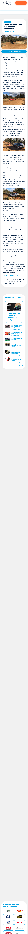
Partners (18, 335)
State (18, 341)
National (18, 329)
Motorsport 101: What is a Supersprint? (14, 315)
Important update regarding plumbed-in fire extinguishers (17, 352)
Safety (18, 355)
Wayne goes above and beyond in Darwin (16, 333)
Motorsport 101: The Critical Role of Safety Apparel (16, 359)
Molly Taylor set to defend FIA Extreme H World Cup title (16, 345)
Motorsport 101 (11, 320)
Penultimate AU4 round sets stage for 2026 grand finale (16, 326)
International (19, 348)
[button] (14, 12)
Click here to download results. (11, 275)
